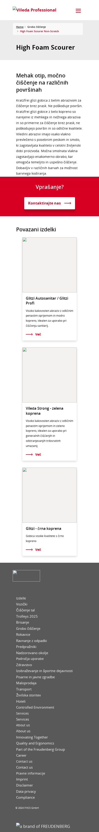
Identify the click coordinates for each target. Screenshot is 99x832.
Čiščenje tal (25, 610)
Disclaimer (24, 785)
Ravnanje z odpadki (31, 641)
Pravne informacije (30, 773)
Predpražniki (26, 647)
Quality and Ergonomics (35, 743)
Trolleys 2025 (27, 616)
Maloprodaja (26, 683)
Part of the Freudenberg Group (40, 749)
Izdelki (21, 598)
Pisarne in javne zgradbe (35, 677)
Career (21, 755)
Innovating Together (32, 737)
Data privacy (26, 791)
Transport (24, 689)
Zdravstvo (24, 665)
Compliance (25, 797)
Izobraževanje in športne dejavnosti (44, 671)
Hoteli (21, 701)
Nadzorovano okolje (32, 653)
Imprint (22, 779)
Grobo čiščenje (28, 628)
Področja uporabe (30, 659)
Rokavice (23, 634)
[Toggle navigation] (78, 10)
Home (19, 26)
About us (23, 725)
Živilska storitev (28, 695)
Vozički (21, 604)
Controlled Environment (35, 707)
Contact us (24, 761)
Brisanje (22, 622)
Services (22, 713)
